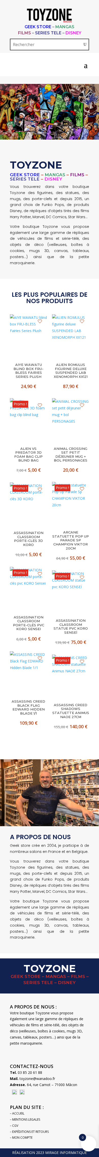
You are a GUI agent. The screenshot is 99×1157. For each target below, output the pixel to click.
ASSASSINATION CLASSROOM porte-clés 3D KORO (28, 539)
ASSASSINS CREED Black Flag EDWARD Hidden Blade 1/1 (28, 707)
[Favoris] (39, 321)
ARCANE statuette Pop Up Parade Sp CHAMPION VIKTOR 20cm (70, 540)
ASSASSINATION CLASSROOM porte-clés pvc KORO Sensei (28, 623)
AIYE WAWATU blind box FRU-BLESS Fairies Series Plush (28, 371)
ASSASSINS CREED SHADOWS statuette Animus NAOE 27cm (70, 711)
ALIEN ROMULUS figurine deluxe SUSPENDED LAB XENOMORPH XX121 (71, 371)
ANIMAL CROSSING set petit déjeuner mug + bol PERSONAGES (70, 455)
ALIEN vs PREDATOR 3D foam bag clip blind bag (28, 455)
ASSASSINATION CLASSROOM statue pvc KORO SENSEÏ (71, 626)
